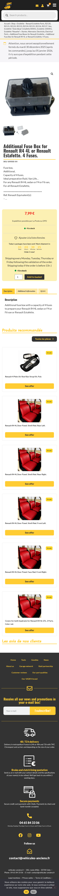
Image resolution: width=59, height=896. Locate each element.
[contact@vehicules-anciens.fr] (29, 851)
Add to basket (34, 277)
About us (10, 666)
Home (13, 660)
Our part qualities (39, 672)
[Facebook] (20, 835)
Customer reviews (19, 672)
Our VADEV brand (29, 679)
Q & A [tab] (43, 291)
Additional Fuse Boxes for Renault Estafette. (27, 34)
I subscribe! (43, 710)
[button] (52, 73)
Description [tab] (8, 291)
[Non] (54, 887)
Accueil (7, 23)
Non (33, 892)
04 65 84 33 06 (29, 823)
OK (26, 892)
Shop (13, 23)
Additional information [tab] (26, 291)
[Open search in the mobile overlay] (29, 15)
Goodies (34, 660)
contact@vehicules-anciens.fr (29, 858)
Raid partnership (46, 666)
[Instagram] (29, 835)
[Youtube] (38, 835)
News (46, 660)
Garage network (26, 666)
